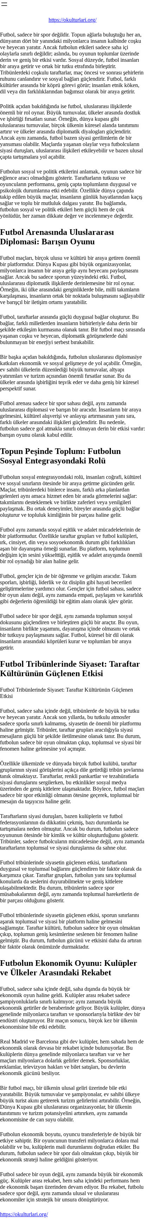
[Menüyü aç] (4, 4)
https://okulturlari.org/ (72, 20)
